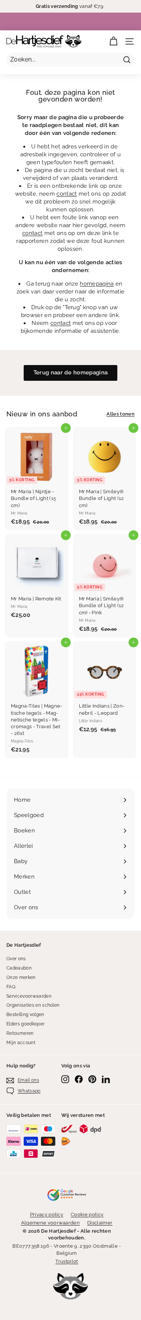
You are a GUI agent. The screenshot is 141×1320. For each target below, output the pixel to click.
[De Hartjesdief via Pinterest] (92, 1079)
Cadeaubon (19, 968)
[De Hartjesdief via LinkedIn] (106, 1079)
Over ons (16, 958)
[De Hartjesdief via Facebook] (79, 1079)
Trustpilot (66, 1261)
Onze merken (21, 977)
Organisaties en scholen (32, 1005)
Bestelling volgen (25, 1014)
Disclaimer (99, 1223)
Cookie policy (87, 1214)
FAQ (10, 986)
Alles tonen (120, 414)
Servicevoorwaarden (29, 996)
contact (66, 193)
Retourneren (20, 1033)
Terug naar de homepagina (70, 372)
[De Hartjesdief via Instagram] (65, 1079)
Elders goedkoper (25, 1024)
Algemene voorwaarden (50, 1223)
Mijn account (20, 1042)
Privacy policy (47, 1214)
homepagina (97, 283)
